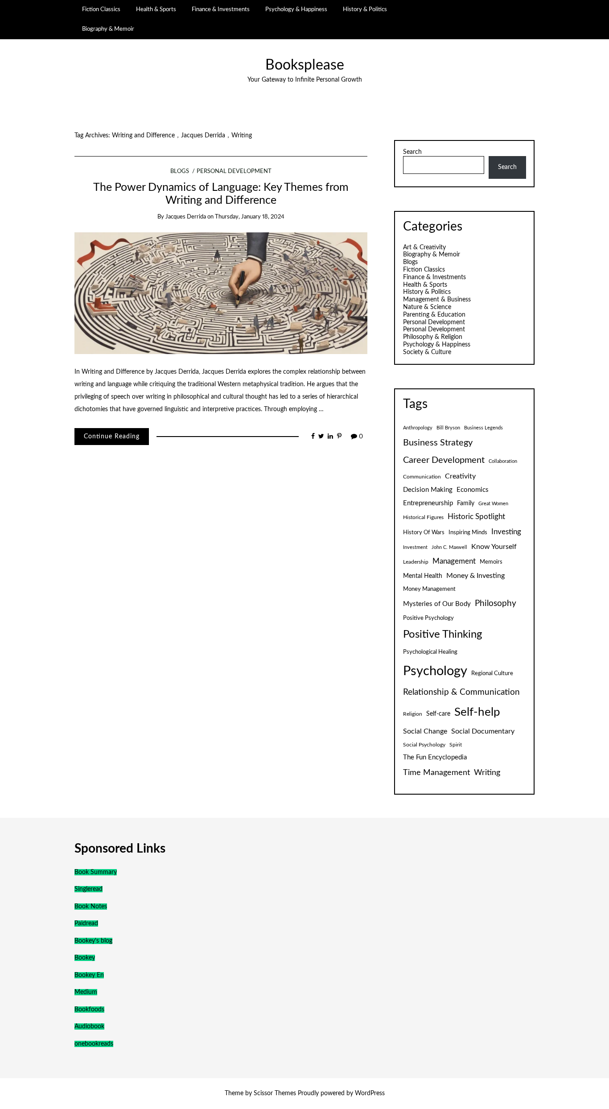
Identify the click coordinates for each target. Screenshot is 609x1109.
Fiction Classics (101, 9)
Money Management (429, 589)
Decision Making (428, 489)
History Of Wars (423, 532)
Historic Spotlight (476, 516)
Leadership (415, 562)
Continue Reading (112, 436)
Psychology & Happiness (296, 9)
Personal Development (234, 171)
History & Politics (365, 9)
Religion (412, 714)
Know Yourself (494, 546)
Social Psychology (424, 744)
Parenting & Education (434, 315)
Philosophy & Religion (432, 337)
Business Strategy (438, 442)
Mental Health (422, 576)
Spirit (455, 744)
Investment (415, 547)
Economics (473, 489)
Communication (422, 476)
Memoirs (491, 562)
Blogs (179, 171)
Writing (487, 772)
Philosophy (495, 603)
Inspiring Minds (468, 532)
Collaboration (503, 461)
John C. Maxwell (449, 547)
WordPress (370, 1093)
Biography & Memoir (108, 29)
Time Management (436, 772)
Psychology (435, 671)
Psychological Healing (430, 652)
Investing (506, 532)
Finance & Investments (221, 9)
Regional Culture (492, 673)
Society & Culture (427, 352)
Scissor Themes (275, 1093)
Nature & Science (427, 307)
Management (454, 561)
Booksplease (304, 65)
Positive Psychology (428, 618)
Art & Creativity (424, 247)
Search (412, 152)
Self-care (438, 714)
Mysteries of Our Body (437, 604)
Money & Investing (475, 575)
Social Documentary (482, 731)
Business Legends (483, 427)
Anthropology (417, 427)
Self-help (477, 712)
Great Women (493, 503)
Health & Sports (156, 9)
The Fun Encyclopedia (435, 757)
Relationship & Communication (461, 692)
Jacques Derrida (185, 217)
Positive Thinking (442, 634)
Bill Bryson (448, 427)
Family (465, 503)
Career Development (444, 460)
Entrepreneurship (428, 503)
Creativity (460, 476)
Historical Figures (423, 517)
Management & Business (437, 300)
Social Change (425, 731)
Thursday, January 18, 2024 (249, 217)
